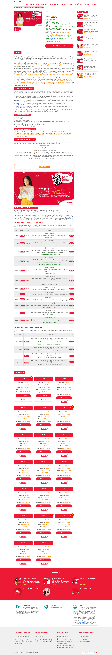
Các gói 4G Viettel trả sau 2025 (88, 578)
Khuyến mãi (78, 4)
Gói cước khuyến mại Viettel (65, 641)
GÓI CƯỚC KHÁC (20, 373)
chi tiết (71, 270)
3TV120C (64, 462)
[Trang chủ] (15, 7)
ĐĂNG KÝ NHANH (44, 166)
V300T (23, 516)
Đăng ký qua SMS (60, 46)
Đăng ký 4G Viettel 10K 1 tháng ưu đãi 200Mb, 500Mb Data (91, 31)
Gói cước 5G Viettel (63, 636)
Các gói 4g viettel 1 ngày (58, 588)
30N (64, 408)
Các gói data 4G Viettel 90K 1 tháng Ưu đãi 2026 (91, 52)
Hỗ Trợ (94, 4)
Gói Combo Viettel (62, 643)
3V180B (44, 408)
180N (43, 435)
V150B (23, 378)
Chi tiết (71, 235)
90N (23, 435)
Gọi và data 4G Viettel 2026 (58, 578)
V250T (43, 516)
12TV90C (23, 489)
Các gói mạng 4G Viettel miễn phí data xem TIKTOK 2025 (90, 67)
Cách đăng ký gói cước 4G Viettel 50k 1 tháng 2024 (90, 15)
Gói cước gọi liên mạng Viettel (65, 647)
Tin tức (87, 4)
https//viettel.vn (53, 38)
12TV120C (23, 462)
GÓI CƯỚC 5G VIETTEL (28, 4)
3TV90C (64, 489)
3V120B (64, 378)
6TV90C (44, 489)
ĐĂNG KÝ (22, 235)
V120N (44, 543)
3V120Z (23, 543)
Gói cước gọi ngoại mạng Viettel (34, 7)
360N (64, 435)
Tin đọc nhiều (82, 12)
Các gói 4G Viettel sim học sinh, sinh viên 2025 (90, 37)
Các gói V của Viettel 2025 (29, 578)
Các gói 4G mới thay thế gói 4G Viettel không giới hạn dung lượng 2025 (91, 46)
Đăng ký (24, 395)
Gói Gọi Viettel (54, 4)
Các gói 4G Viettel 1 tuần (86, 588)
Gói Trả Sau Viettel (66, 4)
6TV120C (43, 462)
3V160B (23, 408)
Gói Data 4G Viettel (41, 4)
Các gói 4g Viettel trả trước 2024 (31, 588)
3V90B (43, 378)
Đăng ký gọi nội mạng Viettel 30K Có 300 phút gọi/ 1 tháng (90, 60)
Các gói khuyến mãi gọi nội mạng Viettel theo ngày (90, 23)
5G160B (64, 516)
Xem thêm (25, 584)
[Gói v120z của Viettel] (28, 26)
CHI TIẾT (18, 52)
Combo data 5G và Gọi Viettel (65, 640)
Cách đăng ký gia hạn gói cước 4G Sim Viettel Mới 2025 (90, 75)
